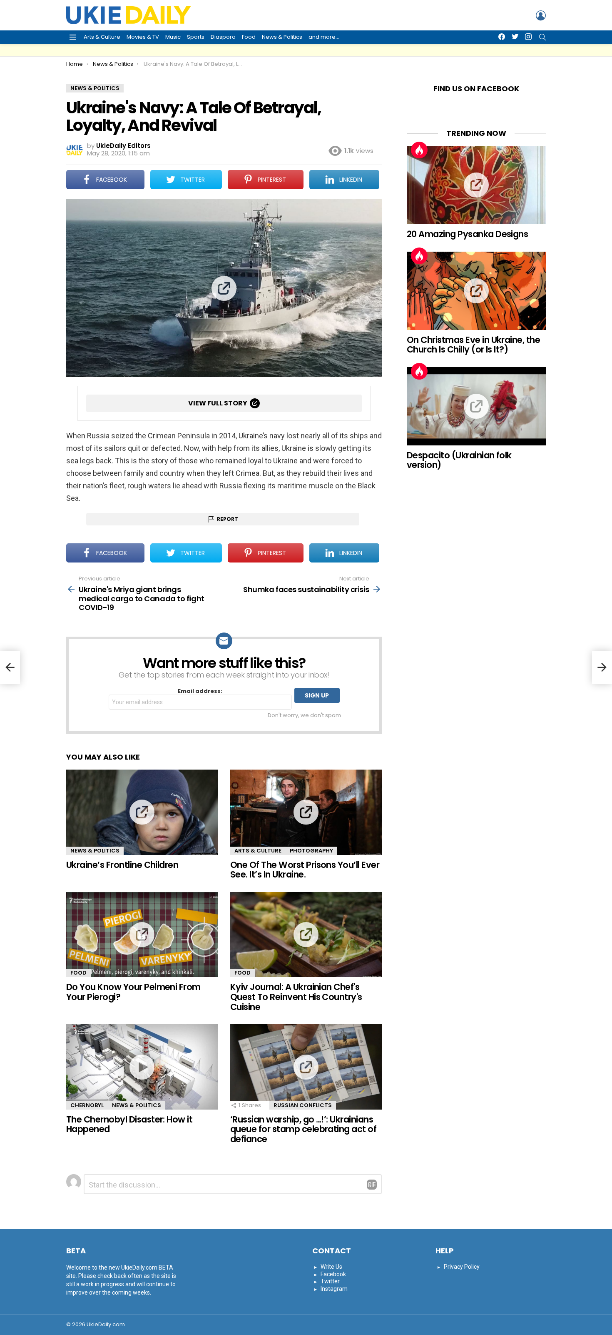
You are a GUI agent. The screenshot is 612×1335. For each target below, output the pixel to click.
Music (173, 37)
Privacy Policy (462, 1266)
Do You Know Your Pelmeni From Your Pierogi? (133, 992)
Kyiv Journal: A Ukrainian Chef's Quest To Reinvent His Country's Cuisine (296, 996)
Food (249, 37)
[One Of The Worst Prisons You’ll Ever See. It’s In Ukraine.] (306, 812)
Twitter (330, 1281)
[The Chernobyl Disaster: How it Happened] (142, 1067)
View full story (217, 403)
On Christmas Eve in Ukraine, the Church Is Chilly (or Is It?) (473, 345)
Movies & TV (143, 37)
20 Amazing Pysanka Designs (467, 234)
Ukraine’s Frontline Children (122, 865)
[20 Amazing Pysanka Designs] (476, 185)
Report (227, 518)
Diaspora (223, 37)
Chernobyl (87, 1105)
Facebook (333, 1274)
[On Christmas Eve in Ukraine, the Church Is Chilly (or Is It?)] (476, 291)
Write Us (331, 1266)
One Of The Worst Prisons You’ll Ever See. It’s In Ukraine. (304, 870)
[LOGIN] (541, 15)
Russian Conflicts (303, 1105)
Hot (419, 150)
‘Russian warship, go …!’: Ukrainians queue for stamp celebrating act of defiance (303, 1129)
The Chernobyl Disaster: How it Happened (129, 1124)
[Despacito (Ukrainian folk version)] (476, 406)
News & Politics (282, 37)
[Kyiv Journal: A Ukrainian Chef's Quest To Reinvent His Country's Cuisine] (306, 935)
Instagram (334, 1288)
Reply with (372, 1185)
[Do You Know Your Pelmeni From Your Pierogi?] (142, 935)
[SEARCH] (542, 37)
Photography (311, 851)
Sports (195, 37)
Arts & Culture (102, 37)
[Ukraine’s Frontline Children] (142, 812)
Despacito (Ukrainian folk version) (459, 460)
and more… (323, 37)
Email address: (200, 691)
